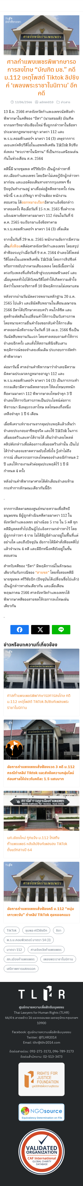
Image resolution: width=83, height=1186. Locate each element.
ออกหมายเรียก (33, 202)
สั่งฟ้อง (15, 246)
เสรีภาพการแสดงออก (21, 968)
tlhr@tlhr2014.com (46, 1042)
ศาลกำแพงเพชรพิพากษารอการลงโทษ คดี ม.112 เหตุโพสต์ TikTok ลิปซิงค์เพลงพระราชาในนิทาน (39, 701)
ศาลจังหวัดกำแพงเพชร (46, 949)
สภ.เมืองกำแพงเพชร (21, 959)
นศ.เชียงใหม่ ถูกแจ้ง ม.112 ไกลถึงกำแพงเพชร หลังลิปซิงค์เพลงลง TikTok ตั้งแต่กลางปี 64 (37, 843)
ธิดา (58, 930)
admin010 (46, 102)
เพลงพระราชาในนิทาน (58, 959)
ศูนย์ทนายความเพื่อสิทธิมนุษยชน (49, 1031)
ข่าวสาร (65, 102)
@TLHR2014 (47, 1037)
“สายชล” (42, 573)
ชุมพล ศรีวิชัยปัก (36, 930)
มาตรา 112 (14, 949)
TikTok (12, 930)
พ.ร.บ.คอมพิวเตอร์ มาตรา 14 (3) (29, 939)
